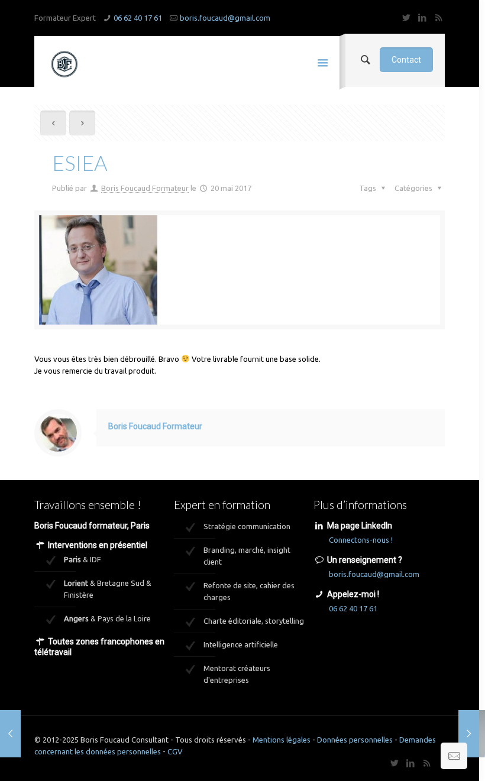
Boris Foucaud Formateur (145, 188)
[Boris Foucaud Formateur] (64, 62)
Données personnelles (355, 739)
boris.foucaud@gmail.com (225, 18)
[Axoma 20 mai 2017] (468, 733)
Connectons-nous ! (361, 540)
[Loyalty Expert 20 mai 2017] (10, 733)
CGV (175, 751)
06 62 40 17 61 (138, 18)
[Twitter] (406, 17)
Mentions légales (282, 739)
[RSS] (438, 17)
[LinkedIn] (422, 17)
